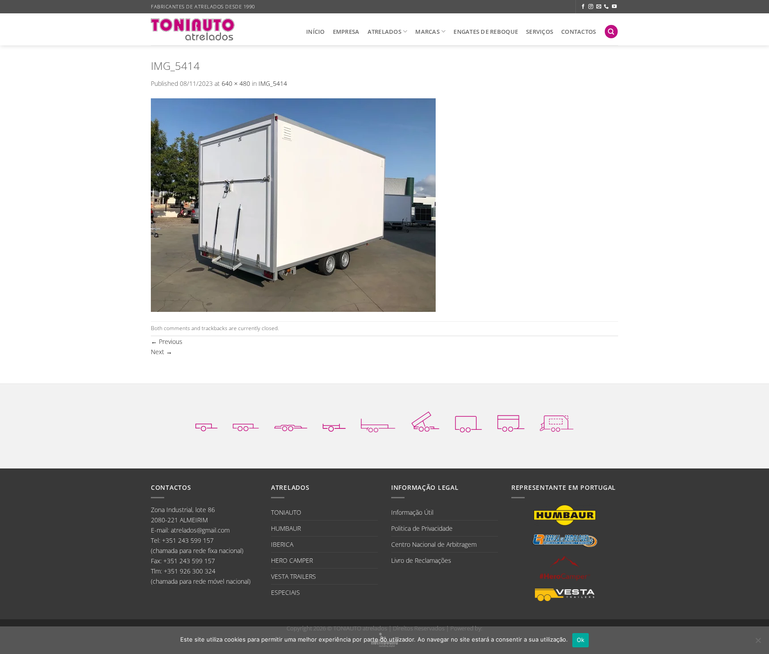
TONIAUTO (286, 512)
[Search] (611, 31)
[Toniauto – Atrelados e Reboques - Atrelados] (193, 29)
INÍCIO (315, 32)
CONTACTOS (578, 32)
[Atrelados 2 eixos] (246, 421)
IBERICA (282, 544)
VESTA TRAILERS (293, 576)
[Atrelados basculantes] (425, 421)
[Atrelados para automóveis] (290, 421)
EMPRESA (346, 32)
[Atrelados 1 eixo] (206, 421)
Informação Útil (412, 512)
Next (161, 351)
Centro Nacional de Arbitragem (434, 544)
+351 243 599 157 (188, 540)
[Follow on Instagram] (590, 6)
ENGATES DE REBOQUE (485, 32)
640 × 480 (236, 83)
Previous (166, 341)
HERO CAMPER (292, 560)
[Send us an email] (598, 6)
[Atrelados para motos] (334, 421)
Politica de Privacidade (422, 528)
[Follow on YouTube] (614, 6)
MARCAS (427, 32)
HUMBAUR (286, 528)
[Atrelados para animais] (510, 421)
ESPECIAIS (285, 592)
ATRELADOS (384, 32)
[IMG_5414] (293, 204)
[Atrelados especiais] (556, 421)
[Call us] (606, 6)
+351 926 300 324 (189, 571)
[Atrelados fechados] (468, 421)
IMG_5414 (273, 83)
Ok (581, 639)
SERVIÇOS (539, 32)
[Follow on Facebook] (583, 6)
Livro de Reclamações (421, 560)
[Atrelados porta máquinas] (378, 421)
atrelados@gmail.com (200, 530)
